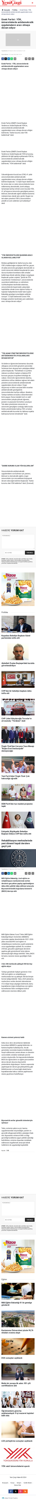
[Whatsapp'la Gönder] (11, 58)
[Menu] (32, 3)
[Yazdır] (15, 58)
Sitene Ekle (17, 1485)
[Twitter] (5, 58)
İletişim (19, 1483)
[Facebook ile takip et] (10, 1491)
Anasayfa (7, 10)
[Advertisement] (18, 90)
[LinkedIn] (8, 58)
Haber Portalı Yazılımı (11, 1498)
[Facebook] (2, 58)
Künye (12, 1483)
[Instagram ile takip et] (20, 1491)
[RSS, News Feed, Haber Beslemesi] (25, 1491)
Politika (14, 10)
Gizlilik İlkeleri (28, 1483)
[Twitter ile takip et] (15, 1491)
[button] (26, 58)
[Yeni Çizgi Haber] (11, 3)
